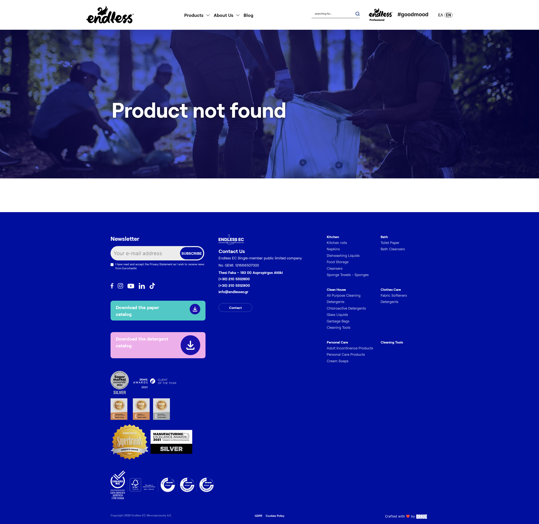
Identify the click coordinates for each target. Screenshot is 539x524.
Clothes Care (391, 289)
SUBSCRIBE (191, 253)
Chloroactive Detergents (346, 308)
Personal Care (337, 342)
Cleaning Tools (338, 327)
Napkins (333, 249)
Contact (235, 308)
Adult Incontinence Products (350, 348)
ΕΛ (440, 14)
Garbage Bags (338, 321)
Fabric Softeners (394, 295)
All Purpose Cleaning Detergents (343, 298)
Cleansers (335, 268)
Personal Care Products (346, 354)
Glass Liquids (337, 314)
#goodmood (413, 14)
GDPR (258, 515)
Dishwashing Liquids (343, 255)
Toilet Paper (390, 242)
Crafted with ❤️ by (400, 516)
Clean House (336, 289)
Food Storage (337, 262)
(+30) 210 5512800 (234, 279)
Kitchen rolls (337, 242)
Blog (248, 15)
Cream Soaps (337, 361)
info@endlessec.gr (233, 292)
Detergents (389, 301)
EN (448, 15)
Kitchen (333, 237)
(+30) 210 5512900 (234, 285)
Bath (384, 237)
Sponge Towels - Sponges (348, 274)
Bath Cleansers (393, 249)
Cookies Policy (275, 515)
